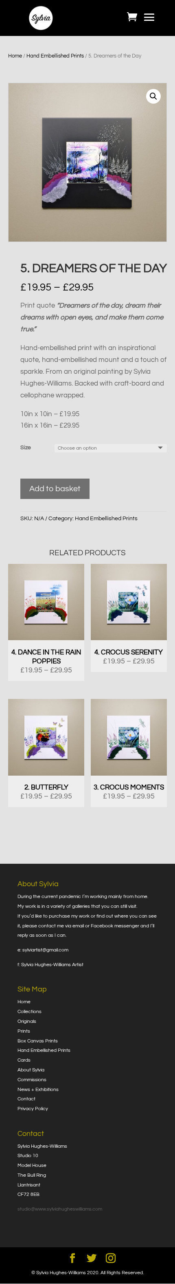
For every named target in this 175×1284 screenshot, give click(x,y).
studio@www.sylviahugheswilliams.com (60, 1209)
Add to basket (55, 489)
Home (15, 56)
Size (25, 447)
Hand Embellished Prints (55, 56)
